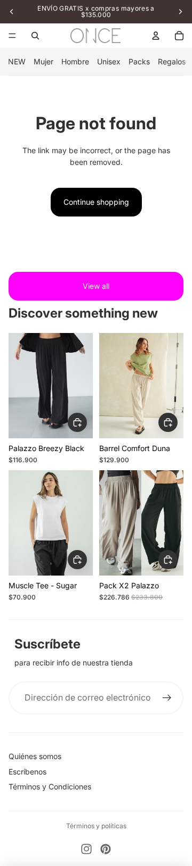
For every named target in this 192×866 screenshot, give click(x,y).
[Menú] (12, 35)
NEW (17, 61)
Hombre (75, 61)
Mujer (43, 61)
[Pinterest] (105, 849)
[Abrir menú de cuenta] (155, 35)
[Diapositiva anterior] (11, 11)
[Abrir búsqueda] (35, 35)
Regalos (172, 61)
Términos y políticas (96, 826)
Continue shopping (96, 201)
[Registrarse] (167, 698)
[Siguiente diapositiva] (180, 11)
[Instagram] (86, 849)
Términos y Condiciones (50, 786)
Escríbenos (27, 771)
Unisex (109, 61)
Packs (139, 61)
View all (96, 285)
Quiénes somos (35, 756)
